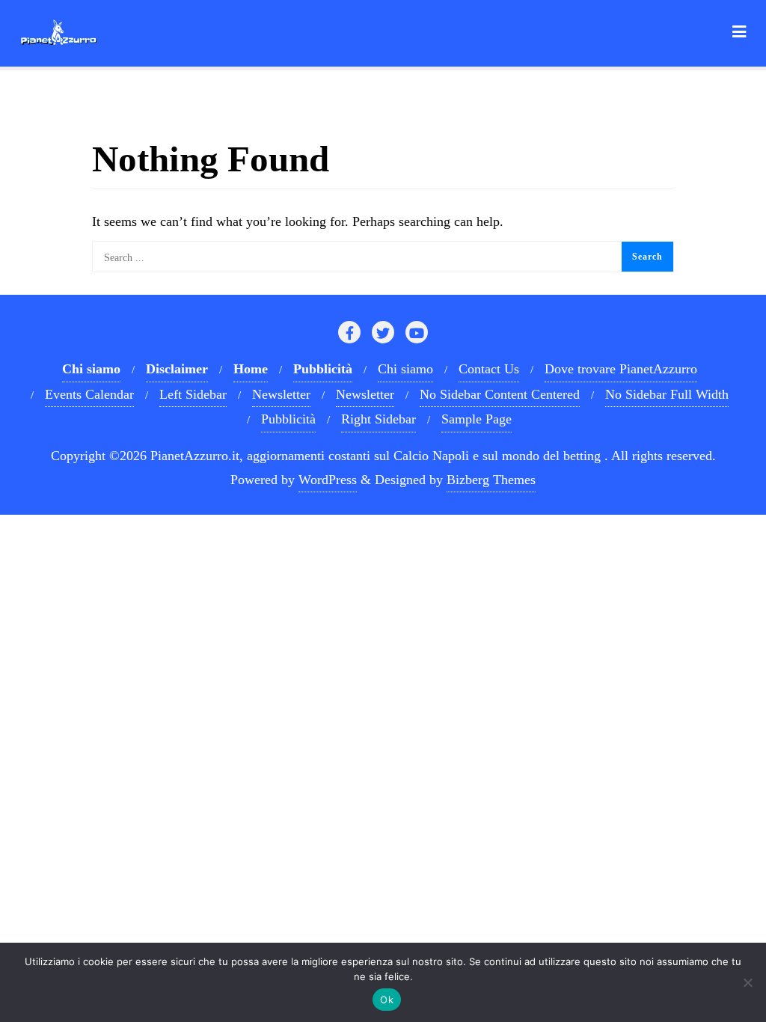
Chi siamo (405, 368)
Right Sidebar (378, 418)
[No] (747, 982)
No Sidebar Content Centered (500, 394)
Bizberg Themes (491, 479)
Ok (386, 1000)
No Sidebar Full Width (667, 394)
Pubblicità (288, 418)
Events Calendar (89, 394)
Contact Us (489, 368)
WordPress (327, 479)
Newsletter (281, 394)
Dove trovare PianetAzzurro (621, 368)
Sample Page (476, 418)
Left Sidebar (193, 394)
